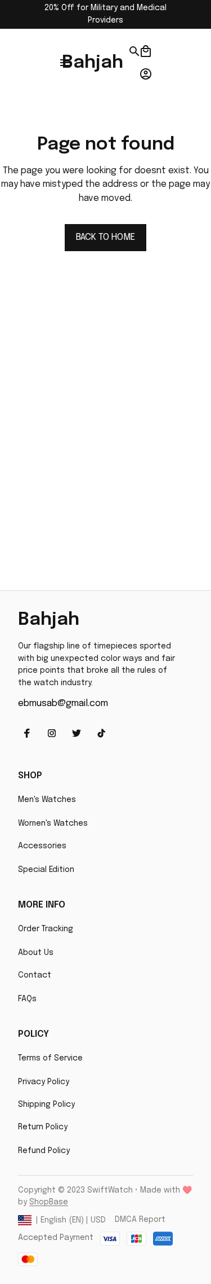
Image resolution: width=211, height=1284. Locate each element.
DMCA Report (140, 1220)
